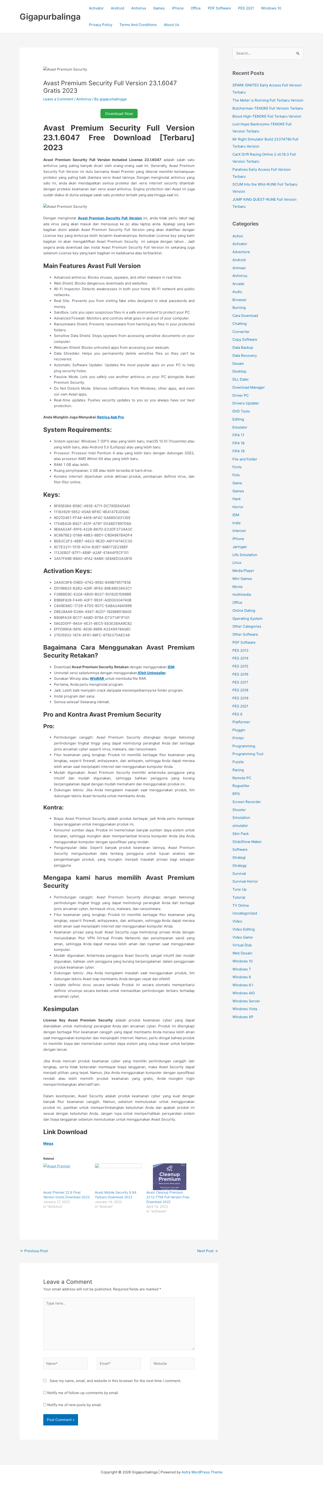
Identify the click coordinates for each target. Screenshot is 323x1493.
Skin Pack (240, 833)
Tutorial (238, 897)
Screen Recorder (246, 802)
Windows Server (246, 1001)
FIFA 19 (238, 451)
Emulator (239, 427)
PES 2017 (240, 682)
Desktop (239, 371)
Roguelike (240, 785)
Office (196, 8)
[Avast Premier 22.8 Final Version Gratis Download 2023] (66, 1176)
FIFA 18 (238, 443)
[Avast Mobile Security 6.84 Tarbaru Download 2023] (118, 1176)
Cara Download (245, 315)
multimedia (241, 594)
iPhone (178, 8)
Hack (236, 499)
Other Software (245, 634)
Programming (243, 746)
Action (237, 236)
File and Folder (244, 459)
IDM (235, 515)
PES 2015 (240, 666)
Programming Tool (247, 754)
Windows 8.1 (242, 985)
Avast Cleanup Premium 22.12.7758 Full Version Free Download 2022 (167, 1197)
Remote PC (241, 778)
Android (117, 8)
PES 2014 (240, 658)
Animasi (239, 268)
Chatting (239, 323)
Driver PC (240, 395)
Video (237, 921)
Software (240, 849)
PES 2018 (240, 690)
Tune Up (239, 889)
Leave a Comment (58, 99)
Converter (241, 331)
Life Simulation (244, 555)
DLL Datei (240, 379)
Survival (239, 873)
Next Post (207, 1251)
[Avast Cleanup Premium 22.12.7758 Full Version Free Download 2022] (169, 1176)
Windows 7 (241, 969)
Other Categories (246, 626)
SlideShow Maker (247, 841)
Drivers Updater (245, 403)
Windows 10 (271, 8)
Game (237, 483)
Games (159, 8)
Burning (239, 307)
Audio (237, 291)
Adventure (241, 252)
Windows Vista (244, 1009)
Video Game (242, 937)
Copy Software (244, 339)
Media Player (243, 570)
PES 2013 (240, 650)
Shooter (239, 810)
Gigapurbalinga (50, 16)
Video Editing (243, 929)
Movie (237, 586)
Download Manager (248, 387)
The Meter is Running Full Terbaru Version (267, 100)
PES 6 (237, 714)
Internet (239, 530)
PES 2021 (246, 8)
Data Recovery (244, 355)
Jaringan (239, 546)
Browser (239, 300)
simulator (240, 825)
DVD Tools (241, 411)
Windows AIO (243, 993)
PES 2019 (240, 698)
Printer (238, 738)
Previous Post (34, 1251)
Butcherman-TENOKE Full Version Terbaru (267, 108)
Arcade (238, 283)
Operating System (247, 618)
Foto (236, 475)
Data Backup (242, 347)
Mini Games (242, 578)
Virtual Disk (242, 945)
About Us (171, 24)
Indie (236, 523)
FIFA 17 (238, 435)
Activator (96, 8)
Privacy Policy (100, 24)
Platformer (241, 722)
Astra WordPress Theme (202, 1472)
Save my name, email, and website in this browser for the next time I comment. (115, 1380)
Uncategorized (244, 913)
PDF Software (219, 8)
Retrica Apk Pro (110, 417)
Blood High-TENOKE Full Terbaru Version (266, 116)
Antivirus (138, 8)
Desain (238, 363)
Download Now (119, 113)
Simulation (241, 817)
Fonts (237, 467)
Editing (238, 419)
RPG (236, 793)
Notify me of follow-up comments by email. (83, 1393)
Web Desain (242, 953)
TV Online (240, 905)
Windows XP (242, 1017)
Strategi (239, 857)
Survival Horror (245, 881)
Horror (238, 507)
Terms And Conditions (138, 24)
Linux (236, 562)
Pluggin (238, 730)
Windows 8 (241, 977)
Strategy (239, 865)
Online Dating (243, 610)
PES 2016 (240, 674)
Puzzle (238, 762)
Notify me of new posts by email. (74, 1405)
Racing (238, 770)
